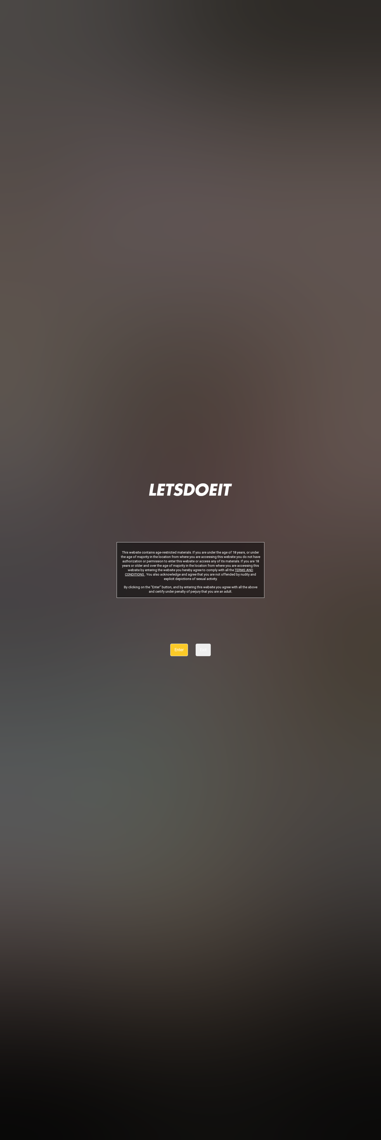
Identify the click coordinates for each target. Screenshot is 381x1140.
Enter (179, 649)
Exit (203, 649)
